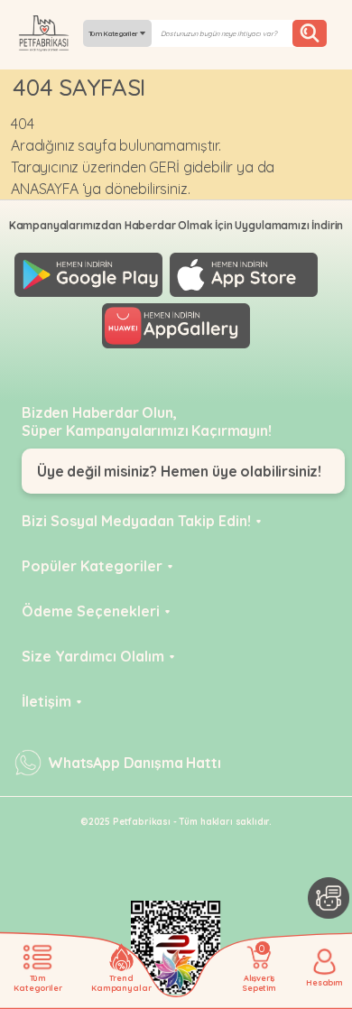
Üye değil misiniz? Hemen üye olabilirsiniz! (179, 471)
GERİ (164, 167)
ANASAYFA (45, 189)
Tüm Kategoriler (114, 33)
